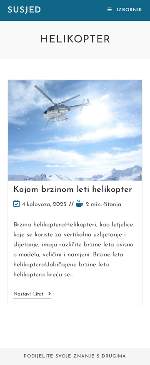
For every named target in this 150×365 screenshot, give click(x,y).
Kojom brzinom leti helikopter (72, 190)
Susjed (24, 10)
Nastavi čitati (32, 294)
